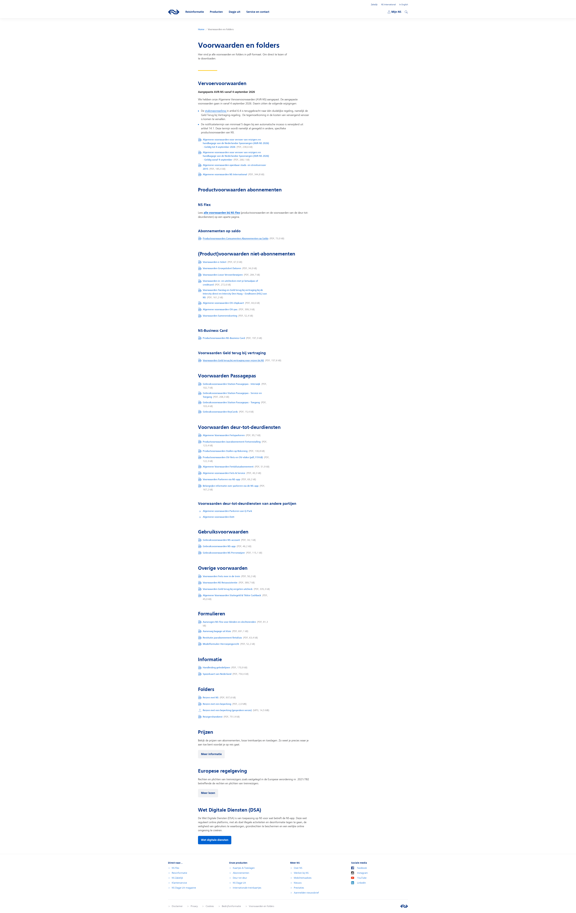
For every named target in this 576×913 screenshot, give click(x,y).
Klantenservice (179, 882)
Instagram (362, 873)
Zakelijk (374, 4)
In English (403, 4)
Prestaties (299, 887)
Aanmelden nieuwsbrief (306, 892)
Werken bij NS (301, 873)
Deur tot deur (240, 878)
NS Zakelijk (177, 878)
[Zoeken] (406, 11)
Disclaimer (177, 906)
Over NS (298, 868)
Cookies (210, 906)
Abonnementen (241, 873)
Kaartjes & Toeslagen (244, 868)
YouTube (361, 878)
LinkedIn (361, 882)
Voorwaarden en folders (261, 906)
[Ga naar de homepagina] (404, 906)
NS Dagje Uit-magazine (184, 887)
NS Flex (175, 868)
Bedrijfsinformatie (231, 906)
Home (201, 29)
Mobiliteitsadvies (303, 878)
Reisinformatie (179, 873)
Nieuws (298, 882)
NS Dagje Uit (239, 882)
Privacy (194, 906)
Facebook (362, 868)
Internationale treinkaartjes (247, 887)
